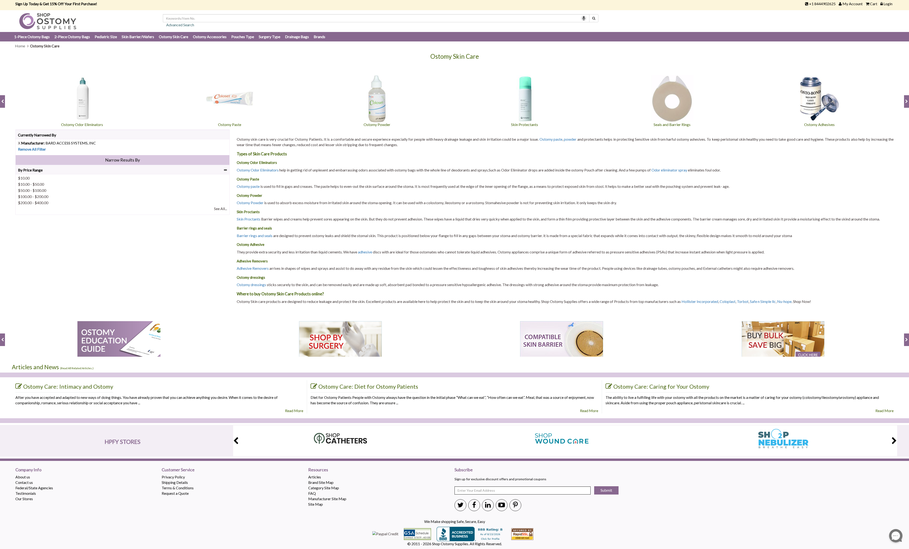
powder (570, 139)
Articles (314, 477)
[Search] (593, 18)
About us (22, 477)
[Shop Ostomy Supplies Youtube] (502, 505)
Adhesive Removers (253, 268)
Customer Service (178, 470)
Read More (294, 410)
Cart (873, 3)
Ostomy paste (550, 139)
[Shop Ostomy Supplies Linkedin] (488, 505)
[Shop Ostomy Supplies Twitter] (460, 505)
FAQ (312, 493)
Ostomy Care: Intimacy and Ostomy (68, 386)
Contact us (24, 482)
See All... (220, 208)
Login (887, 3)
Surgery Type (269, 36)
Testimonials (25, 493)
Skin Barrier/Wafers (138, 36)
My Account (852, 3)
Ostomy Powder (250, 202)
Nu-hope (784, 301)
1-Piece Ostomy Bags (32, 36)
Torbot (743, 301)
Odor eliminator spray (669, 170)
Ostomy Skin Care (173, 36)
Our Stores (24, 498)
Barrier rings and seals (254, 235)
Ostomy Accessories (210, 36)
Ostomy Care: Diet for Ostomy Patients (368, 386)
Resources (318, 470)
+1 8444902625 (822, 3)
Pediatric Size (106, 36)
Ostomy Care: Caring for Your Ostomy (661, 386)
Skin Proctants (248, 219)
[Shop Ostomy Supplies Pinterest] (515, 505)
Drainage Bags (297, 36)
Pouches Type (242, 36)
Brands (319, 36)
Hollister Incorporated (700, 301)
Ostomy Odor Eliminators (258, 170)
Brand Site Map (321, 482)
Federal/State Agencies (34, 488)
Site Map (315, 504)
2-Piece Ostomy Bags (72, 36)
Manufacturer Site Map (327, 498)
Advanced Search (180, 24)
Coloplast (727, 301)
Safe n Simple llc (763, 301)
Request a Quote (175, 493)
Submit (606, 490)
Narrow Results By (122, 159)
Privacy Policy (173, 477)
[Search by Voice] (584, 18)
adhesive (365, 252)
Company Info (28, 470)
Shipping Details (175, 482)
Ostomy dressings (251, 284)
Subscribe (463, 470)
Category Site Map (323, 488)
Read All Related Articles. (77, 368)
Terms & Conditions (178, 488)
